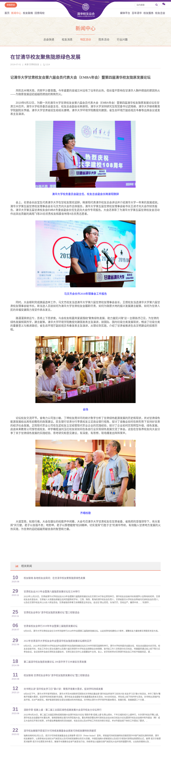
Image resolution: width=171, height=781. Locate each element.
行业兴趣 (122, 39)
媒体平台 (125, 13)
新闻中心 (16, 13)
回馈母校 (40, 13)
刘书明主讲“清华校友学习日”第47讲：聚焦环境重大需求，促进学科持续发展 (63, 689)
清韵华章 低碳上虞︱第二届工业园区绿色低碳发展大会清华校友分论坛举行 (63, 710)
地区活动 (85, 39)
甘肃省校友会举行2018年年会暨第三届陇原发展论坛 (50, 626)
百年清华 (137, 13)
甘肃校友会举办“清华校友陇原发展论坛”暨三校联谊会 (51, 612)
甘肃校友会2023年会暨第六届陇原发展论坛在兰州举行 (52, 591)
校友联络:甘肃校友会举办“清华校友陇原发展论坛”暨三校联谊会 (57, 675)
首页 (7, 13)
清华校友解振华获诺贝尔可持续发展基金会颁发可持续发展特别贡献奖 (60, 730)
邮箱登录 (11, 5)
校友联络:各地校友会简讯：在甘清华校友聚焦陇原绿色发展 (54, 578)
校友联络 (28, 13)
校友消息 (67, 39)
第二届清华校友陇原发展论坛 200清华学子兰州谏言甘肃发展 (55, 662)
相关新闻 (26, 566)
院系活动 (104, 39)
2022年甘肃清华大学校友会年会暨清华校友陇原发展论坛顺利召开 (58, 641)
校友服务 (148, 13)
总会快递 (48, 39)
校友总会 (160, 13)
